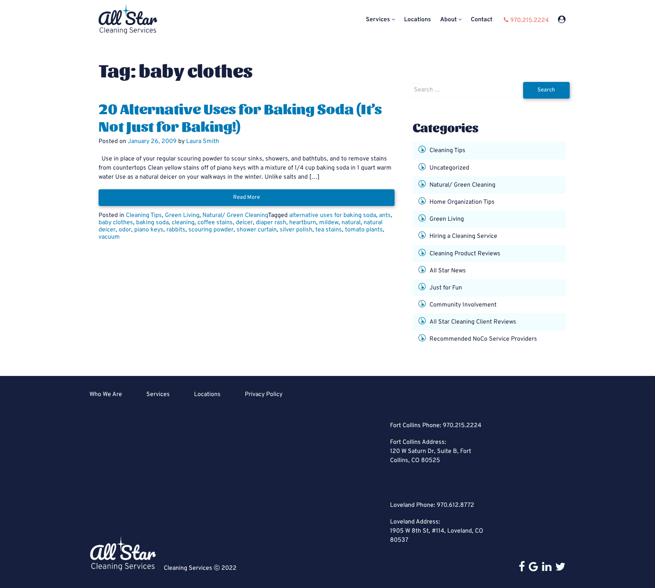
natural (351, 222)
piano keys (148, 230)
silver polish (296, 230)
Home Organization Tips (462, 202)
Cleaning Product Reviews (464, 253)
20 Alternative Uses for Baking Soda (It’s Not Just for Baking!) (240, 116)
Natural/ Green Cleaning (235, 215)
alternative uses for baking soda (332, 215)
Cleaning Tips (144, 215)
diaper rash (271, 222)
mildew (328, 222)
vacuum (109, 237)
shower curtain (257, 230)
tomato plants (364, 230)
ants (385, 215)
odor (125, 230)
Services (378, 20)
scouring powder (210, 230)
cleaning (183, 222)
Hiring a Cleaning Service (463, 236)
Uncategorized (449, 167)
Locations (417, 20)
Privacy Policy (263, 394)
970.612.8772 (455, 505)
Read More (246, 197)
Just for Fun (445, 288)
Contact (481, 20)
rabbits (175, 230)
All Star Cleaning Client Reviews (472, 322)
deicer (244, 222)
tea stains (328, 230)
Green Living (182, 215)
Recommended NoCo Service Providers (483, 339)
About (448, 20)
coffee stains (215, 222)
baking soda (152, 222)
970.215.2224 (462, 425)
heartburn (302, 222)
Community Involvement (463, 305)
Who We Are (105, 394)
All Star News (447, 270)
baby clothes (116, 222)
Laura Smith (202, 141)
